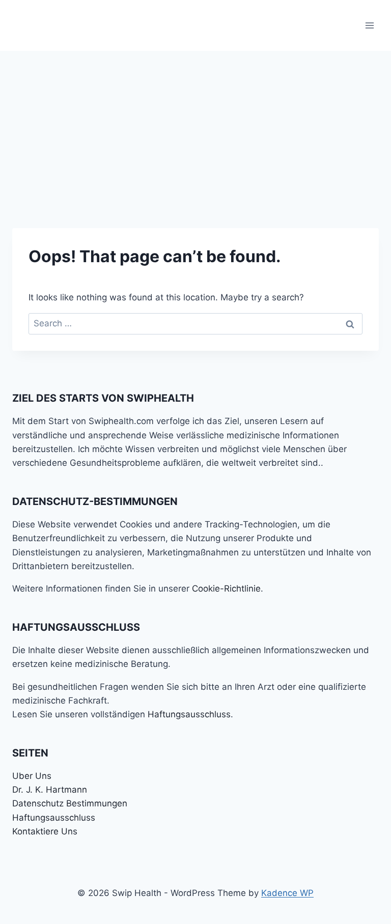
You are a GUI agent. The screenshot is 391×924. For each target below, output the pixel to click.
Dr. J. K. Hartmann (49, 790)
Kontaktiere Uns (44, 831)
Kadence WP (287, 893)
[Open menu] (369, 25)
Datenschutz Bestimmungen (69, 803)
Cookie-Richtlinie (226, 588)
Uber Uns (31, 776)
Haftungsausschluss (189, 714)
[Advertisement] (195, 127)
